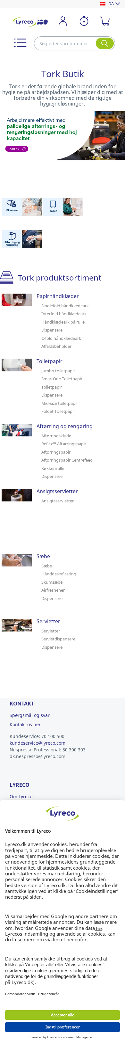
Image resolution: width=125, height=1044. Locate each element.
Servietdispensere (58, 639)
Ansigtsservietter (57, 501)
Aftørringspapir (56, 452)
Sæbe (46, 566)
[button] (20, 43)
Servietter (50, 631)
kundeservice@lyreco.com (37, 743)
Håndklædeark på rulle (63, 322)
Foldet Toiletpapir (58, 411)
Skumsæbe (52, 582)
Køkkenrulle (52, 468)
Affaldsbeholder (56, 346)
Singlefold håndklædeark (65, 306)
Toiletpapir (51, 387)
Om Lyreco (21, 796)
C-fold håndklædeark (61, 338)
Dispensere (52, 330)
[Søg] (105, 43)
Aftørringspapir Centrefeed (67, 460)
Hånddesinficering (58, 574)
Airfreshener (53, 590)
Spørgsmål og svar (30, 715)
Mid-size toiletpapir (59, 403)
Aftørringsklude (56, 436)
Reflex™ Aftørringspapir (63, 444)
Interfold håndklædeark (64, 314)
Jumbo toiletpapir (58, 371)
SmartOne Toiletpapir (61, 379)
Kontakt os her (25, 724)
